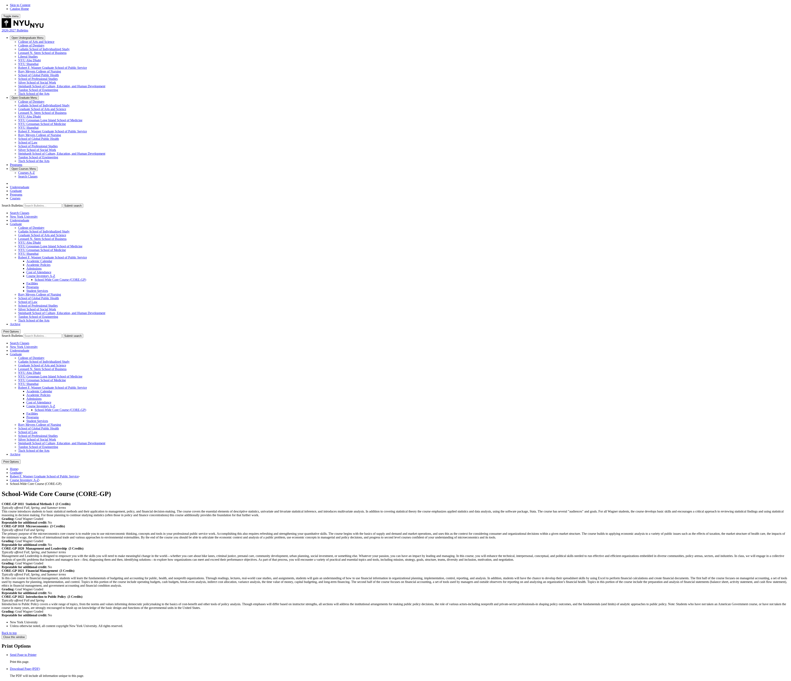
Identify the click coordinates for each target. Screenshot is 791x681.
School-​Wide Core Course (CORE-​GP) (60, 279)
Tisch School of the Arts (33, 93)
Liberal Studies (28, 56)
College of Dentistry (31, 45)
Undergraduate (27, 37)
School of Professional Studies (38, 79)
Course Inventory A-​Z (40, 276)
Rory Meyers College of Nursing (39, 71)
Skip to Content (20, 5)
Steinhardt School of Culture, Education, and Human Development (61, 86)
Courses (24, 168)
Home (14, 469)
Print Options (11, 331)
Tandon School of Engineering (38, 90)
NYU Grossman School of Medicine (42, 124)
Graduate (24, 97)
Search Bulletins (12, 205)
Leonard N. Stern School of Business (42, 53)
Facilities (32, 283)
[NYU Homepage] (22, 26)
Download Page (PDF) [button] (25, 668)
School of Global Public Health (38, 75)
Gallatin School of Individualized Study (44, 49)
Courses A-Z (26, 172)
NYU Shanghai (28, 64)
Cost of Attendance (38, 272)
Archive (15, 324)
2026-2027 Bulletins (15, 30)
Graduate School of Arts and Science (42, 109)
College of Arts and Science (36, 41)
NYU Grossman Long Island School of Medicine (50, 120)
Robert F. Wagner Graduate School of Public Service (52, 67)
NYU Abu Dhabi (29, 60)
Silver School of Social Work (37, 82)
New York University (24, 216)
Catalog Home (19, 9)
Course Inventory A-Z (24, 480)
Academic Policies (38, 265)
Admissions (34, 268)
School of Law (27, 142)
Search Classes (27, 176)
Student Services (37, 291)
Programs (16, 164)
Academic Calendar (39, 261)
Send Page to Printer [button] (23, 654)
